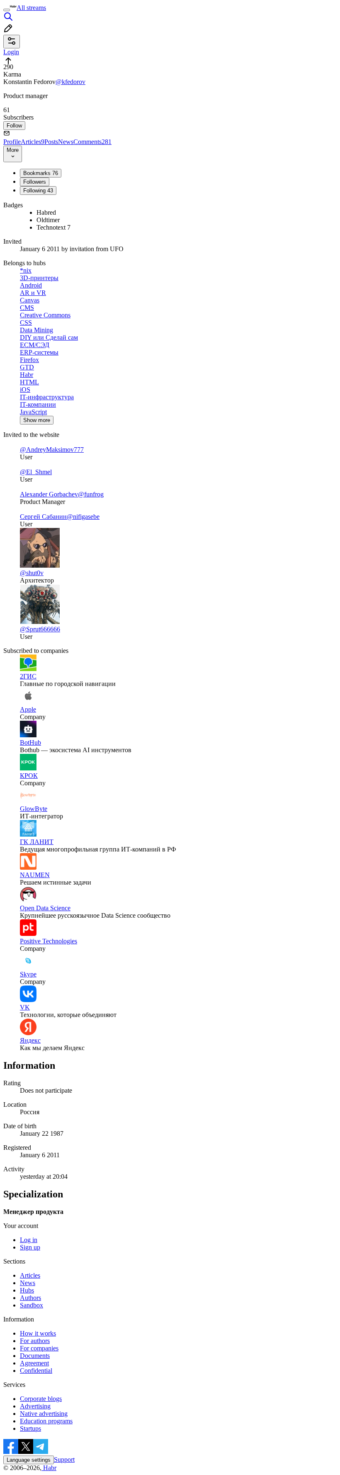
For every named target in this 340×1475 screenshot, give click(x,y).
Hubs (27, 1290)
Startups (30, 1428)
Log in (28, 1239)
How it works (38, 1333)
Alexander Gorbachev (49, 494)
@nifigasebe (83, 516)
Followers (34, 182)
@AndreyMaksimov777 (52, 449)
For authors (35, 1340)
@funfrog (91, 494)
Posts (51, 141)
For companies (39, 1348)
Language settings (29, 1460)
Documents (35, 1355)
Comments (92, 141)
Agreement (34, 1363)
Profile (12, 141)
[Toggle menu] (6, 10)
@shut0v (32, 572)
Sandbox (31, 1305)
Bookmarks (40, 173)
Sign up (30, 1247)
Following (38, 190)
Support (64, 1459)
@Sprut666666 (40, 629)
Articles (32, 141)
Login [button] (11, 51)
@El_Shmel (36, 471)
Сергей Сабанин (43, 516)
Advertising (35, 1406)
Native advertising (44, 1413)
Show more (36, 420)
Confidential (36, 1370)
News (65, 141)
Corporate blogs (41, 1398)
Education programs (46, 1421)
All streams (31, 7)
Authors (30, 1297)
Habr (48, 1467)
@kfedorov (70, 81)
